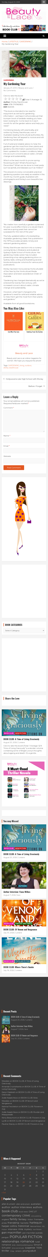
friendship (13, 1222)
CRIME (26, 1215)
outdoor (28, 365)
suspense (30, 1247)
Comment (8, 408)
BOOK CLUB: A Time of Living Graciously (21, 739)
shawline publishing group (25, 1245)
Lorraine (21, 742)
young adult (29, 1250)
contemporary (11, 1215)
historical (23, 1225)
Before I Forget (35, 386)
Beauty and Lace (25, 88)
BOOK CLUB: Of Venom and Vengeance (20, 929)
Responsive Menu (43, 2)
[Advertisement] (24, 591)
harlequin (36, 1222)
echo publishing (36, 1216)
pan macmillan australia (32, 1233)
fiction (30, 1219)
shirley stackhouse (10, 368)
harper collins (9, 1226)
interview (12, 1229)
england (5, 1219)
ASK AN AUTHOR (10, 886)
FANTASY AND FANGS (23, 923)
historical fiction (35, 1226)
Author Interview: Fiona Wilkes (16, 891)
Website (7, 456)
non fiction (37, 1229)
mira (20, 1229)
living (22, 365)
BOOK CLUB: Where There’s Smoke (18, 967)
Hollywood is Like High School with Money (24, 379)
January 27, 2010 (10, 88)
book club (10, 1211)
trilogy (12, 1251)
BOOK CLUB (8, 733)
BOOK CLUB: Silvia (29, 1098)
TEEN (39, 1248)
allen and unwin (23, 1204)
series (13, 1245)
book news (23, 1212)
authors (37, 1207)
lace (18, 895)
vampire (18, 1251)
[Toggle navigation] (5, 36)
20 (24, 1182)
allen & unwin (8, 1204)
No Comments (9, 90)
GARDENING (8, 80)
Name (6, 436)
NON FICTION (20, 733)
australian (36, 1204)
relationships (10, 1241)
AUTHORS (23, 886)
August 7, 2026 (9, 895)
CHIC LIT (33, 1211)
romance (27, 1241)
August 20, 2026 (10, 742)
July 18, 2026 (8, 970)
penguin (5, 1237)
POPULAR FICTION (22, 961)
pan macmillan (11, 1232)
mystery (28, 1229)
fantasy (23, 1219)
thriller (5, 1250)
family (13, 1219)
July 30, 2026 (8, 933)
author (6, 1207)
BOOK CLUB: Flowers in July (32, 1118)
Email (6, 446)
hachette (24, 1223)
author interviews (21, 1207)
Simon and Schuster (18, 1248)
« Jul (4, 1192)
